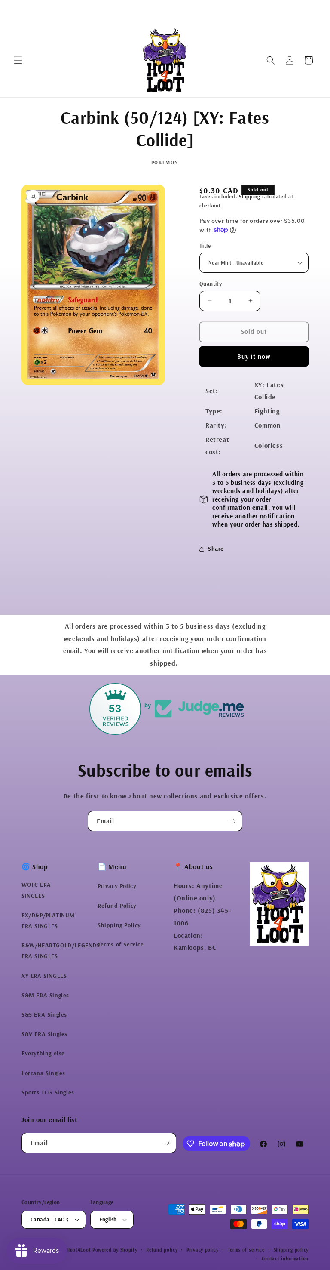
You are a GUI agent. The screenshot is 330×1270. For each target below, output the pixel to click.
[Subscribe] (232, 821)
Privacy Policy (117, 886)
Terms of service (246, 1250)
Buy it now (254, 356)
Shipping (249, 196)
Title (205, 245)
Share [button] (216, 548)
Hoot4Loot (79, 1250)
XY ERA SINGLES (44, 976)
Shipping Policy (119, 925)
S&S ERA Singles (44, 1014)
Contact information (285, 1258)
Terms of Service (121, 944)
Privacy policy (202, 1250)
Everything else (43, 1053)
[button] (18, 60)
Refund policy (161, 1250)
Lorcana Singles (43, 1073)
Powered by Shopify (115, 1250)
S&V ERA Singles (44, 1034)
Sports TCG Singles (47, 1092)
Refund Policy (117, 905)
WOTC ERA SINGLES (36, 890)
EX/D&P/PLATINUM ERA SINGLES (48, 920)
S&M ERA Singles (45, 995)
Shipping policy (291, 1250)
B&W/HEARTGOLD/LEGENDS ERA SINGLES (60, 950)
